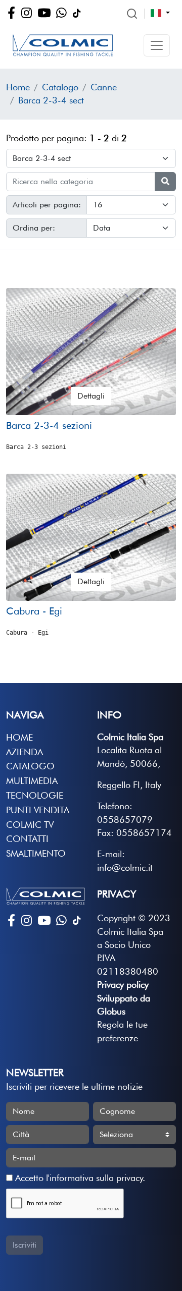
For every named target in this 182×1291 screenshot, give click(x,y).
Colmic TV (30, 824)
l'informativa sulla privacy (94, 1177)
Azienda (24, 752)
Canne (103, 87)
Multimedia (32, 780)
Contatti (27, 838)
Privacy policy (123, 984)
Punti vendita (37, 810)
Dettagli (91, 396)
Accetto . (79, 1177)
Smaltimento (36, 853)
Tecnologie (34, 795)
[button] (157, 45)
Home (18, 87)
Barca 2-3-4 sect (51, 100)
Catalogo (60, 87)
